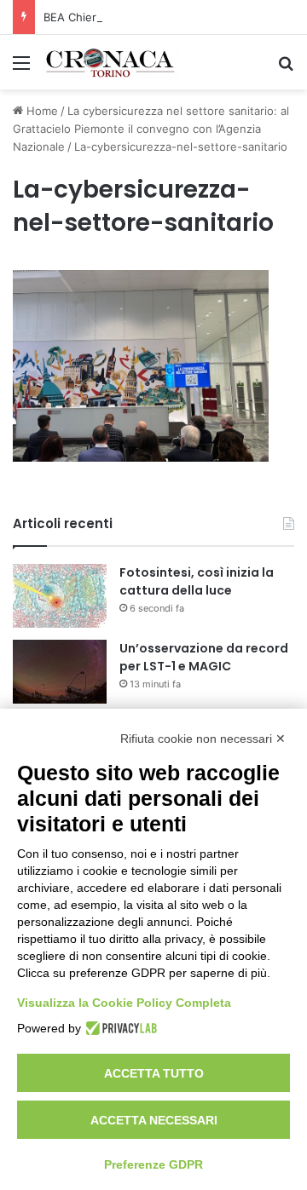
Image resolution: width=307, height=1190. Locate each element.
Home (40, 111)
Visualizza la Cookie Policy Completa (124, 1002)
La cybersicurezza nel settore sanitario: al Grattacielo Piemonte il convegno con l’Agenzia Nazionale (151, 128)
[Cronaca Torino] (111, 62)
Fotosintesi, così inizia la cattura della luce (196, 581)
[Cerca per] (285, 68)
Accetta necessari (153, 1120)
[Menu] (21, 68)
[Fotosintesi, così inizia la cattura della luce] (60, 596)
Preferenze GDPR (153, 1164)
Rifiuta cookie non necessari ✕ (203, 738)
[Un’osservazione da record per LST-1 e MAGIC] (60, 672)
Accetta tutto (154, 1073)
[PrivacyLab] (119, 1028)
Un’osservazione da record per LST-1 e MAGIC (203, 657)
